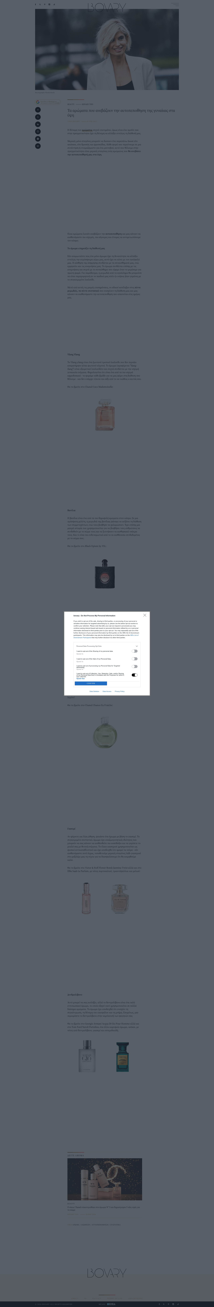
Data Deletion (94, 691)
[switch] (135, 651)
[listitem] (107, 646)
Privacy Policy (119, 691)
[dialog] (107, 654)
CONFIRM (91, 683)
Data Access (107, 691)
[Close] (145, 616)
